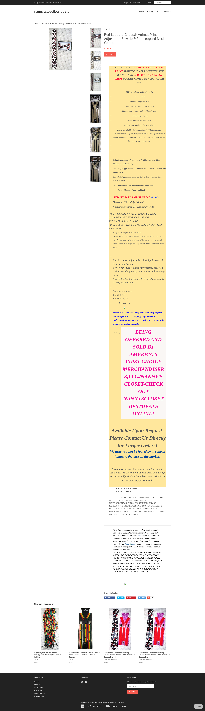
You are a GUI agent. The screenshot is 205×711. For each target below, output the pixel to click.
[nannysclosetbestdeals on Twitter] (82, 682)
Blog (158, 11)
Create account (137, 2)
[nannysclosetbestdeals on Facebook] (86, 682)
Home (141, 11)
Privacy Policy (38, 690)
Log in (126, 2)
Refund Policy (38, 687)
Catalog (150, 11)
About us (167, 11)
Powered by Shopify (117, 702)
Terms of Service (39, 693)
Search (36, 682)
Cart (149, 2)
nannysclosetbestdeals (51, 11)
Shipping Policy (39, 696)
